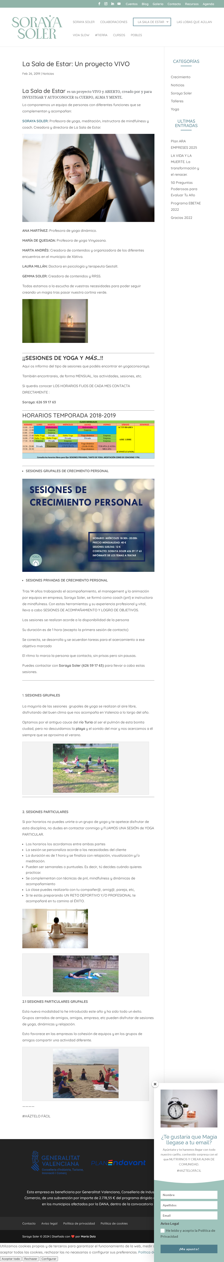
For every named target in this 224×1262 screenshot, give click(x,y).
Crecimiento (181, 77)
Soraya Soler (83, 22)
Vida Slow (81, 35)
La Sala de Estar (43, 90)
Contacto (174, 4)
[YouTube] (119, 5)
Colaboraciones (113, 22)
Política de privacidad (79, 1223)
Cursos (119, 35)
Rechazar (30, 1258)
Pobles (136, 35)
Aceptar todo (11, 1258)
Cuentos (132, 4)
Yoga (175, 109)
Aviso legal (49, 1223)
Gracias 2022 (181, 217)
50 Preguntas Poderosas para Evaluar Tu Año (184, 188)
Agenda (208, 4)
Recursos (192, 4)
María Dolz (88, 1236)
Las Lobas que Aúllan (194, 22)
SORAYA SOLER (35, 121)
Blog (145, 4)
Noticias (48, 74)
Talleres (177, 101)
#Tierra (101, 35)
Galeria (158, 4)
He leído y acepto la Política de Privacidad (188, 1233)
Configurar (49, 1258)
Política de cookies (114, 1223)
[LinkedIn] (112, 5)
